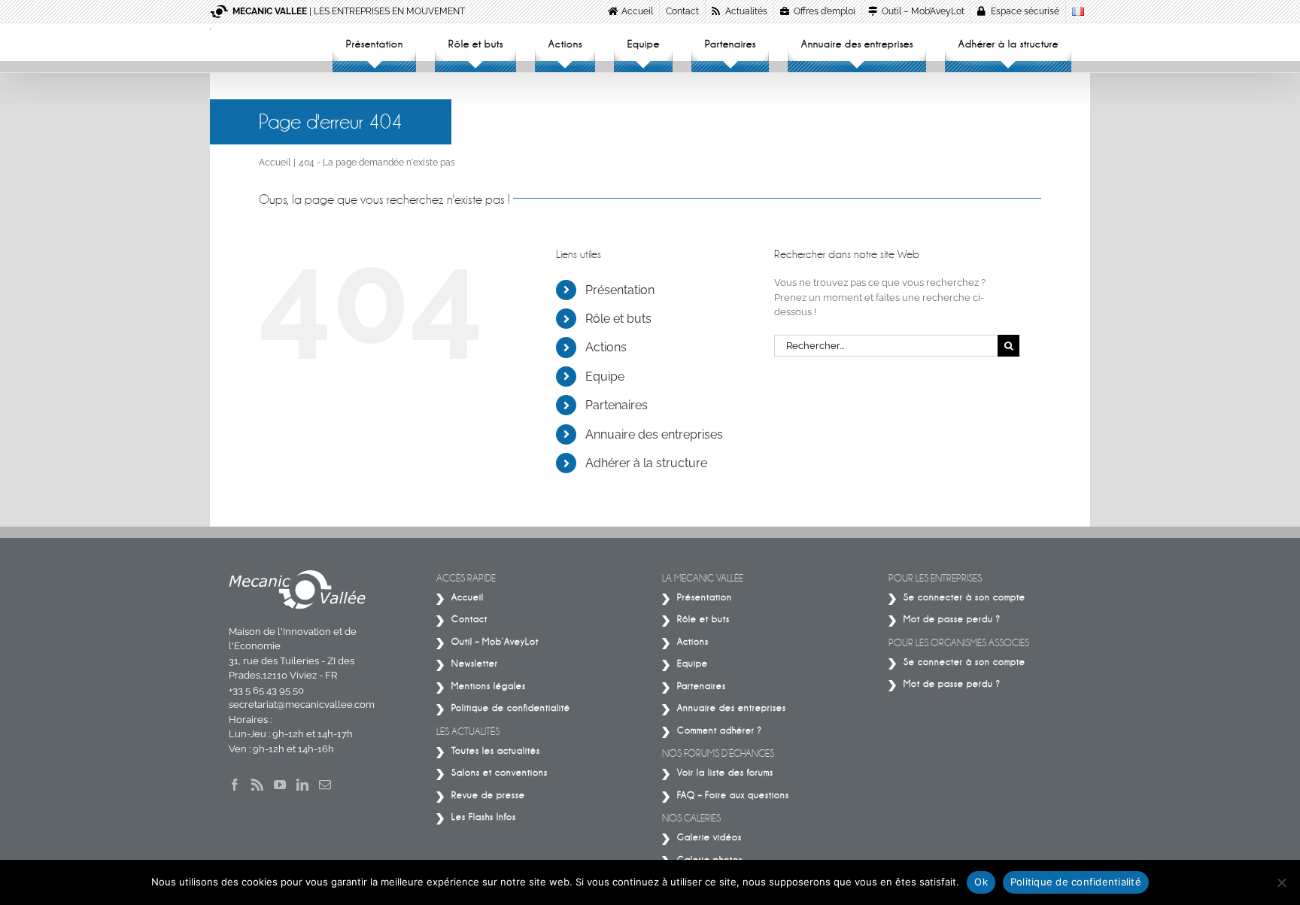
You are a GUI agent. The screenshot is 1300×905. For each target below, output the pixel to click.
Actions (606, 347)
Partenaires (616, 405)
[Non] (1281, 882)
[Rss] (257, 785)
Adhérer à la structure (646, 463)
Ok (981, 882)
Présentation (620, 290)
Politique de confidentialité (1075, 882)
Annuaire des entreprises (654, 434)
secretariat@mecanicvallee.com (302, 704)
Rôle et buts (618, 318)
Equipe (604, 376)
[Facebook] (235, 785)
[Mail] (325, 785)
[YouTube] (280, 785)
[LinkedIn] (302, 785)
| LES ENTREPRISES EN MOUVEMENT (348, 11)
